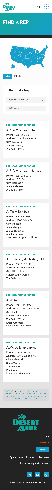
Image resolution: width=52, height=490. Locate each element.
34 (38, 396)
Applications (16, 457)
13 (7, 394)
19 (27, 394)
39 (22, 398)
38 (19, 398)
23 (41, 394)
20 (30, 394)
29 (21, 396)
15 (14, 394)
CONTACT (42, 449)
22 (37, 394)
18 (23, 394)
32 (32, 396)
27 (14, 396)
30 (25, 396)
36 (45, 396)
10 (39, 391)
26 (10, 396)
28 (18, 396)
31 (28, 396)
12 (46, 391)
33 (35, 396)
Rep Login (44, 442)
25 (7, 396)
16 (17, 394)
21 (34, 394)
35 (42, 396)
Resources (44, 457)
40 (26, 398)
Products (30, 457)
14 (10, 394)
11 (42, 391)
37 (16, 398)
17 (20, 394)
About (45, 463)
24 (45, 394)
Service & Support (29, 463)
